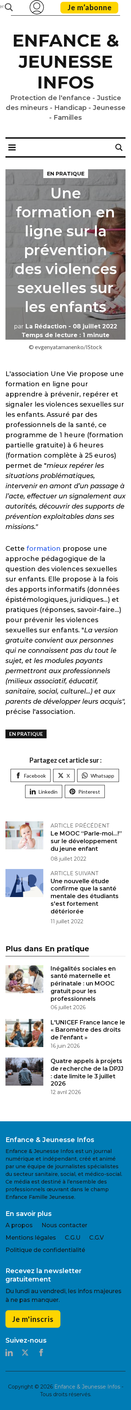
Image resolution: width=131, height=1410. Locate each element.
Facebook (35, 776)
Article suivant (74, 873)
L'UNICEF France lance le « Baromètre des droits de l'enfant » (88, 1030)
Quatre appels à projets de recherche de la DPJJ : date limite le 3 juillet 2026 (87, 1072)
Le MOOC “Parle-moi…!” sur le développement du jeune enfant (86, 841)
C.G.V (96, 1237)
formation (45, 549)
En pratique (65, 173)
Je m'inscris (32, 1319)
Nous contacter (64, 1225)
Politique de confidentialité (45, 1250)
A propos (19, 1225)
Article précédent (80, 825)
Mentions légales (30, 1237)
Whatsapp (102, 776)
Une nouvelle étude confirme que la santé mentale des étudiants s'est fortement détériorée (85, 896)
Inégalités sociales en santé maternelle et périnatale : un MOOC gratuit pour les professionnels (83, 983)
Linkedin (48, 792)
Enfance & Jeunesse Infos (65, 61)
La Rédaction (40, 326)
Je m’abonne (89, 7)
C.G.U (72, 1237)
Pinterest (89, 792)
